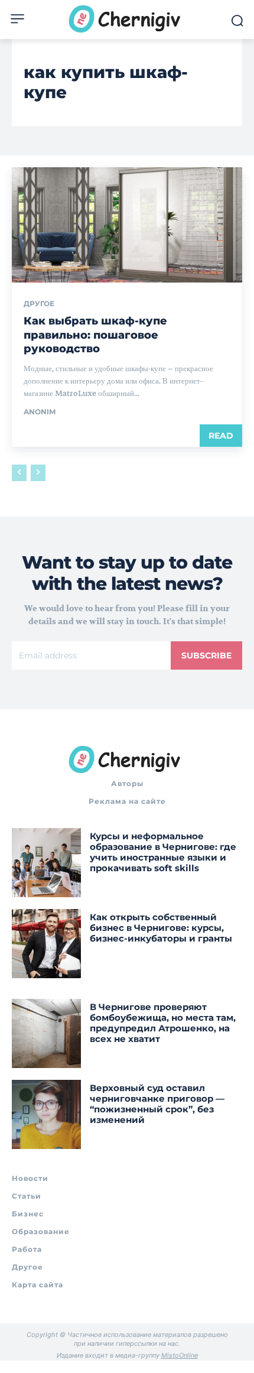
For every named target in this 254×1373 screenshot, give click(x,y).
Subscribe (206, 655)
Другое (39, 303)
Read (221, 435)
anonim (40, 411)
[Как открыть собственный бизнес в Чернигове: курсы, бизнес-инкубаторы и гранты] (46, 943)
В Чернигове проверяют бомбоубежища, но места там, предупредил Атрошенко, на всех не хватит (163, 1022)
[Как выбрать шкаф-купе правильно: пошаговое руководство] (127, 225)
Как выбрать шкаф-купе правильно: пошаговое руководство (95, 334)
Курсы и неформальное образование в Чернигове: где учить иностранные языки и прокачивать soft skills (163, 852)
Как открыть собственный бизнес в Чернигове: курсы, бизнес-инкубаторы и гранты (161, 927)
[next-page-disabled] (38, 473)
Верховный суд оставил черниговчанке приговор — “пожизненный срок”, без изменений (157, 1103)
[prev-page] (19, 473)
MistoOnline (179, 1355)
